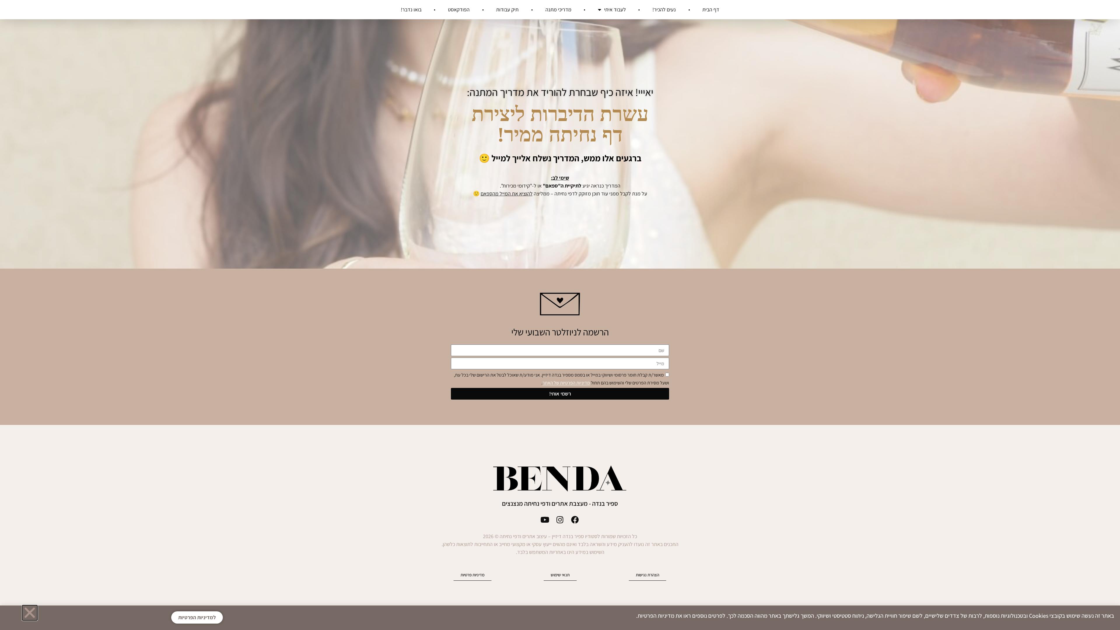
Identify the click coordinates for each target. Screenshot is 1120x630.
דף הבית (710, 9)
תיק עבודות (507, 9)
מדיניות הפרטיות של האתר (566, 383)
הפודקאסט (459, 9)
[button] (29, 613)
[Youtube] (545, 519)
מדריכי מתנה (558, 9)
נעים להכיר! (664, 9)
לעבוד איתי (615, 9)
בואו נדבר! (411, 9)
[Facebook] (575, 519)
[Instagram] (560, 519)
